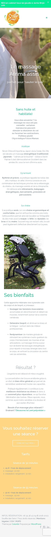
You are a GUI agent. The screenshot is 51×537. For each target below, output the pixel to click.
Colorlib (15, 524)
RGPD (18, 521)
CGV (12, 521)
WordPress (36, 524)
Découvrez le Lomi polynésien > (30, 410)
